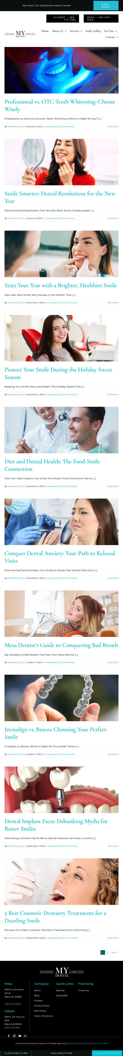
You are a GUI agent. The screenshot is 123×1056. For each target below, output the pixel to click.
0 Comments (67, 126)
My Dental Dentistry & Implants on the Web (87, 1043)
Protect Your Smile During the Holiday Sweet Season (58, 373)
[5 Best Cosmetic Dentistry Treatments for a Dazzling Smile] (61, 881)
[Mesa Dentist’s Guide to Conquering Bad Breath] (61, 613)
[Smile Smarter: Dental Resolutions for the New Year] (61, 162)
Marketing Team (16, 126)
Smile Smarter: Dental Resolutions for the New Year (59, 197)
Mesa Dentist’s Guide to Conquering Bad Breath (61, 645)
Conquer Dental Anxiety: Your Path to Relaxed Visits (59, 557)
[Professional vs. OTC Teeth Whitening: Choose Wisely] (61, 70)
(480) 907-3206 (12, 1004)
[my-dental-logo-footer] (61, 968)
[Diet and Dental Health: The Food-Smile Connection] (61, 430)
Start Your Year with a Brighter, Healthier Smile (60, 285)
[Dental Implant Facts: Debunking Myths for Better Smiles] (61, 790)
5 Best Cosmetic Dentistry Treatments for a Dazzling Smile (55, 916)
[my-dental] (20, 31)
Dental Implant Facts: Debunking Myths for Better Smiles (56, 824)
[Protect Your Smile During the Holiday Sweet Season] (61, 338)
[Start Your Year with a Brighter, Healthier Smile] (61, 254)
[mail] (25, 1036)
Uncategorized (51, 126)
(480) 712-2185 (12, 1027)
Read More (113, 126)
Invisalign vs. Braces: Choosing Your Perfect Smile (55, 733)
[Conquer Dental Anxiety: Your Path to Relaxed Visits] (61, 522)
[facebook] (9, 1036)
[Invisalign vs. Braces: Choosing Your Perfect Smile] (61, 698)
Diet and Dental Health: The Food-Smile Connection (52, 465)
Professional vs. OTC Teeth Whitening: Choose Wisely (59, 105)
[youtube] (20, 1036)
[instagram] (14, 1036)
